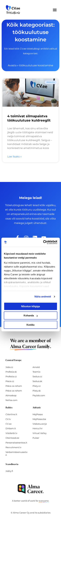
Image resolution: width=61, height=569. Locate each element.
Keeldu (30, 324)
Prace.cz (10, 381)
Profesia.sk (11, 371)
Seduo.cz (37, 376)
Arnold (36, 367)
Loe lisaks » (14, 156)
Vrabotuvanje (40, 424)
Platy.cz (37, 386)
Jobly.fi (9, 471)
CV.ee (9, 424)
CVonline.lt (11, 414)
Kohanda (29, 315)
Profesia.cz (11, 376)
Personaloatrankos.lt (16, 442)
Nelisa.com (11, 400)
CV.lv (8, 419)
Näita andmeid (42, 296)
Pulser (36, 438)
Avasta (12, 65)
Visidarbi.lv (11, 433)
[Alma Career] (30, 489)
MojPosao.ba (39, 419)
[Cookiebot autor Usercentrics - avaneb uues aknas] (43, 242)
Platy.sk (37, 390)
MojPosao (38, 414)
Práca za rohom (14, 386)
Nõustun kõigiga (30, 306)
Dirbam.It (11, 428)
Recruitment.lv (13, 447)
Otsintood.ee (12, 438)
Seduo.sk (37, 381)
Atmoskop (11, 395)
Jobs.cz (9, 367)
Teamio (36, 371)
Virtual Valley (40, 433)
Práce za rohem (14, 390)
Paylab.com (39, 395)
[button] (55, 10)
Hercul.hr (37, 428)
